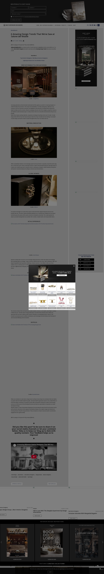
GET (33, 294)
